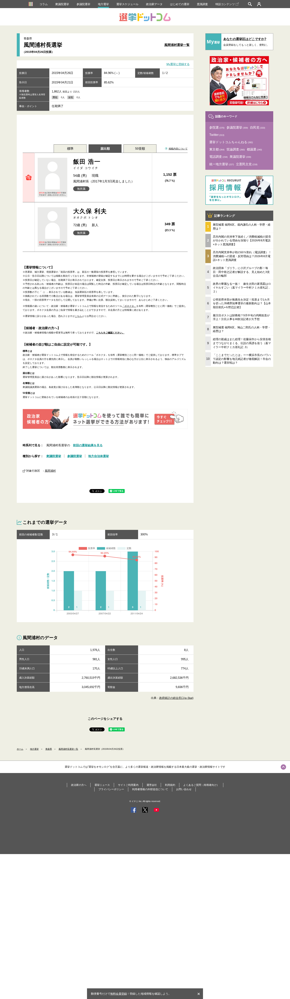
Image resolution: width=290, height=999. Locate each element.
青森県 (48, 749)
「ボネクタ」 (129, 306)
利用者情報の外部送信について (150, 789)
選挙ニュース (102, 784)
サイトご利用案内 (128, 784)
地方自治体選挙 (98, 456)
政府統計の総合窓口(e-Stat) (176, 697)
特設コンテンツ (225, 4)
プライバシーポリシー (111, 789)
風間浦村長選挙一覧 (68, 749)
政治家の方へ (78, 784)
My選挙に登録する (178, 64)
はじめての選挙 (179, 4)
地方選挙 (103, 4)
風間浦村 (50, 470)
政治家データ (154, 4)
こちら (78, 316)
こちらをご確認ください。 (110, 332)
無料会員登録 (118, 993)
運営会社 (152, 784)
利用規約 (170, 784)
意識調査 (202, 4)
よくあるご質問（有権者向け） (201, 784)
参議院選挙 (83, 4)
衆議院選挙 (62, 4)
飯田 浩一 (87, 164)
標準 (70, 148)
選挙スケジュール (127, 4)
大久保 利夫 (90, 213)
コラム (43, 4)
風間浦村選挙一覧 (177, 45)
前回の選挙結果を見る (88, 445)
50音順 (140, 148)
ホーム (20, 749)
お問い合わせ (184, 789)
